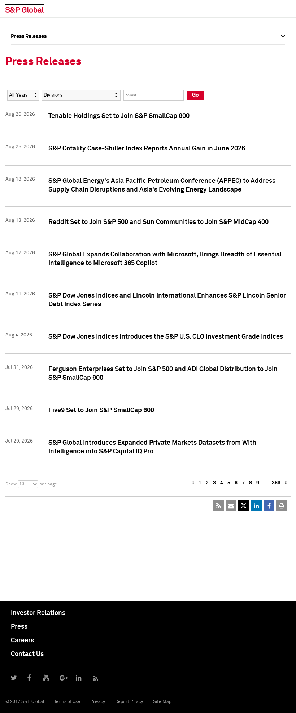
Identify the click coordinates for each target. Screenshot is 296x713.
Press (19, 627)
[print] (281, 505)
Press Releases (29, 68)
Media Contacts (29, 84)
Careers (22, 640)
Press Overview (29, 52)
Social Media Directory (37, 99)
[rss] (218, 505)
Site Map (162, 702)
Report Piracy (129, 702)
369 (276, 482)
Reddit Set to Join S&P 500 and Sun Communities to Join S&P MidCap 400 (158, 222)
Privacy (97, 702)
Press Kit (21, 115)
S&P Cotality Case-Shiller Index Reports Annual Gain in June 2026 (146, 148)
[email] (231, 505)
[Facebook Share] (269, 505)
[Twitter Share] (243, 505)
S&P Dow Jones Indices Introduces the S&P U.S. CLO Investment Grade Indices (165, 337)
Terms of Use (67, 702)
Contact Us (27, 654)
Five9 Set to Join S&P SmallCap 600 (101, 410)
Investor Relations (38, 613)
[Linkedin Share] (256, 505)
